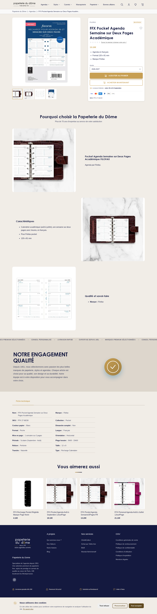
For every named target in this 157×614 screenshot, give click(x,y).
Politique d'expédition (123, 555)
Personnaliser (120, 606)
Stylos (55, 5)
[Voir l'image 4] (51, 94)
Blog (48, 552)
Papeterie (93, 5)
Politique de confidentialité (125, 548)
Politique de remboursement (126, 544)
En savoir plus (28, 609)
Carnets (67, 5)
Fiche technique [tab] (23, 401)
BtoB (83, 548)
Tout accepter (136, 606)
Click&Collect (86, 540)
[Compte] (128, 4)
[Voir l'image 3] (40, 94)
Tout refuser (104, 606)
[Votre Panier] (142, 4)
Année (92, 65)
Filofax (93, 22)
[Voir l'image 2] (29, 94)
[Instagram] (14, 580)
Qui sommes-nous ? (54, 540)
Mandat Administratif (88, 552)
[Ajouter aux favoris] (141, 28)
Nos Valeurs (51, 544)
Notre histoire (52, 548)
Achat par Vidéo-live (88, 544)
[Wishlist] (135, 4)
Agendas (44, 5)
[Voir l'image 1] (17, 94)
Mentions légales (122, 559)
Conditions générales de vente (127, 540)
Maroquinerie (81, 5)
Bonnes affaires (109, 5)
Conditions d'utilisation (124, 552)
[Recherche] (121, 4)
